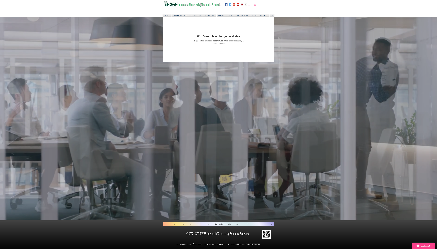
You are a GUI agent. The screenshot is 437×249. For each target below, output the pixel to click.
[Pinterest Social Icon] (242, 4)
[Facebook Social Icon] (226, 4)
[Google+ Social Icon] (234, 4)
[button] (251, 4)
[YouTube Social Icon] (238, 4)
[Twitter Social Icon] (230, 4)
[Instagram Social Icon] (246, 4)
